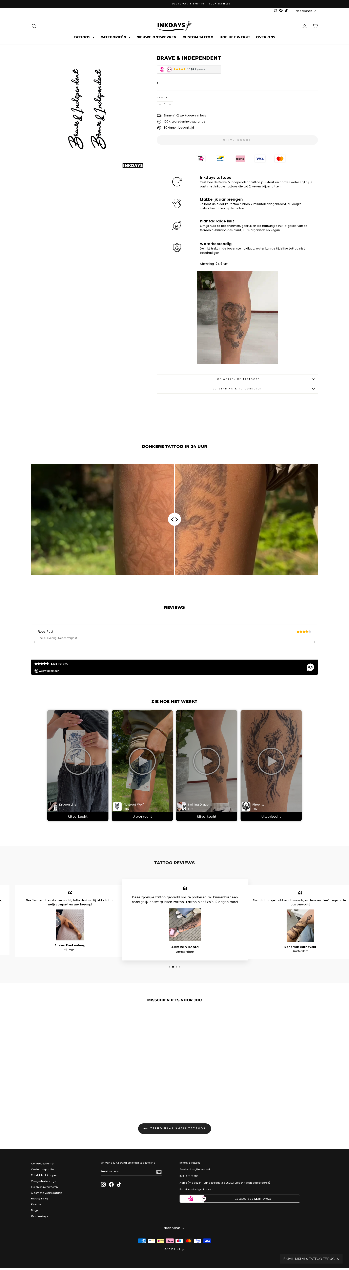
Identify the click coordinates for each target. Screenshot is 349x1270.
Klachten (37, 1204)
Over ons (265, 37)
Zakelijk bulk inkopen (44, 1175)
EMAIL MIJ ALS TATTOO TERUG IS (311, 1259)
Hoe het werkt (235, 37)
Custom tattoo (198, 37)
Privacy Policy (39, 1198)
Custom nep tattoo (43, 1169)
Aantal (163, 97)
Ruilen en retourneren (44, 1187)
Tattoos (82, 37)
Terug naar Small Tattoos (177, 1128)
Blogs (34, 1210)
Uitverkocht (78, 816)
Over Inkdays (39, 1216)
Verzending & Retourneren (237, 388)
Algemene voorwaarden (46, 1193)
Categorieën (114, 37)
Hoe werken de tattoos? (237, 379)
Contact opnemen (43, 1163)
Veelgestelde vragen (44, 1181)
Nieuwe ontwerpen (157, 37)
